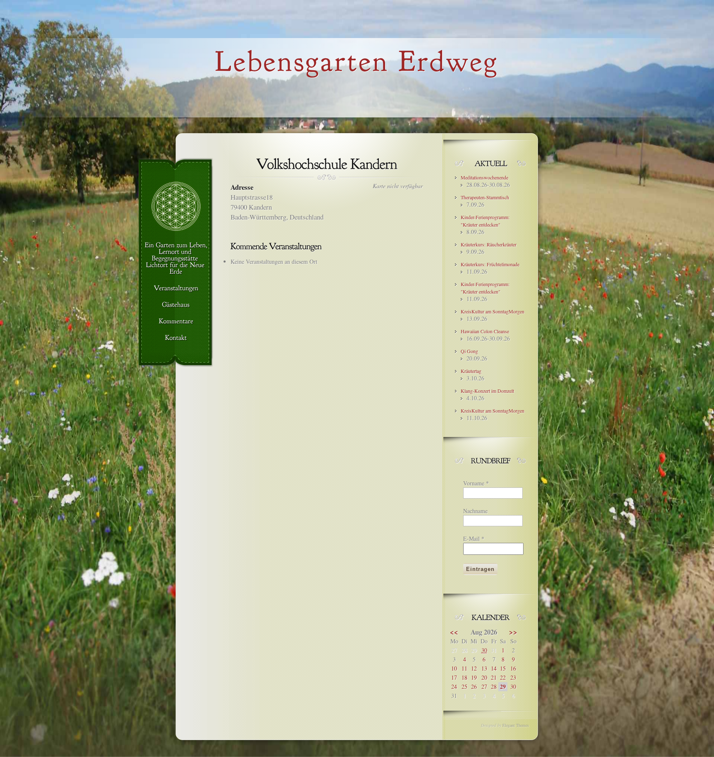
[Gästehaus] (175, 305)
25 (464, 686)
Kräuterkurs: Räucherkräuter (488, 244)
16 (513, 668)
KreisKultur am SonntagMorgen (492, 311)
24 (454, 686)
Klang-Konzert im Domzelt (487, 390)
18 (464, 677)
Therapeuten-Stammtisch (485, 197)
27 (484, 686)
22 (503, 677)
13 (484, 668)
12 (474, 668)
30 (484, 650)
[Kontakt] (175, 338)
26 (474, 686)
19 (474, 677)
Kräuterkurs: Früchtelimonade (490, 264)
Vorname (476, 483)
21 (494, 677)
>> (513, 632)
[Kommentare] (175, 321)
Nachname (475, 511)
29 (503, 686)
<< (454, 632)
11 (464, 668)
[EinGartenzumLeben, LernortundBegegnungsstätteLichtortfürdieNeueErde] (175, 258)
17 (454, 677)
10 (454, 668)
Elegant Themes (515, 725)
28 (494, 686)
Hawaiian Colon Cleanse (485, 331)
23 (513, 677)
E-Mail (473, 538)
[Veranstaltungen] (175, 288)
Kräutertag (471, 371)
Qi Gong (469, 351)
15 (503, 668)
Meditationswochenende (484, 177)
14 (494, 668)
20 (484, 677)
